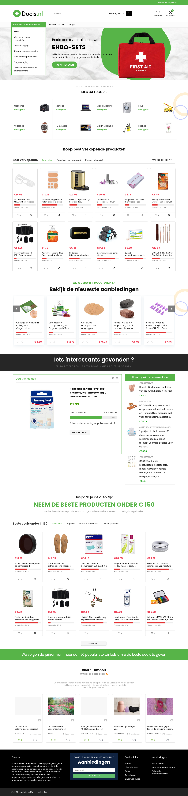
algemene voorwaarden (163, 767)
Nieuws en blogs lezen (167, 2)
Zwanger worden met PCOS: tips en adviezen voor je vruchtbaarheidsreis (94, 729)
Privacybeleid (158, 763)
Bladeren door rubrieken (26, 24)
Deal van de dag (56, 24)
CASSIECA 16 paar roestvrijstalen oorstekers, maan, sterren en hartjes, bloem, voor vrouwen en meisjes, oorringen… (153, 468)
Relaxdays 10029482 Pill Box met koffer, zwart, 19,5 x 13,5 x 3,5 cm (160, 620)
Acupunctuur (145, 401)
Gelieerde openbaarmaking (160, 772)
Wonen (51, 734)
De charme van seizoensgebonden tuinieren (57, 729)
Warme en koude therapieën (22, 39)
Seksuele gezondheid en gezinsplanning (25, 69)
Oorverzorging (146, 383)
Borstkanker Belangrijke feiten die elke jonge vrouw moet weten (160, 729)
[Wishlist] (158, 12)
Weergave (19, 109)
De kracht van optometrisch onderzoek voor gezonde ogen (26, 729)
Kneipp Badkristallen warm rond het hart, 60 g (162, 201)
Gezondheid (19, 734)
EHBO (16, 31)
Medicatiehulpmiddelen (25, 56)
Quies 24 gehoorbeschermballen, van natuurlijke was (135, 255)
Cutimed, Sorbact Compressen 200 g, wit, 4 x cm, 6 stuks (94, 566)
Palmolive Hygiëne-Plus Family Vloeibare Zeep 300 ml (52, 255)
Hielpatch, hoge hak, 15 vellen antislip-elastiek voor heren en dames (52, 201)
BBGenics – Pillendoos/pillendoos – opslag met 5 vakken (80, 255)
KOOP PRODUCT (84, 436)
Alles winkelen (131, 767)
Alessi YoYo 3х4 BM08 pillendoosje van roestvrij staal (159, 566)
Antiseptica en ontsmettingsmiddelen (155, 427)
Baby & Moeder (87, 734)
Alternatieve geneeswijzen (26, 51)
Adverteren (130, 775)
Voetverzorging (21, 45)
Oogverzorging (21, 62)
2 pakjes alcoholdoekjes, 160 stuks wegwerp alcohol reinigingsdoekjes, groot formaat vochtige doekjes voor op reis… (156, 439)
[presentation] (16, 309)
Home (128, 763)
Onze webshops (132, 779)
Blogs (72, 24)
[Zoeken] (129, 13)
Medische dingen (154, 734)
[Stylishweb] (39, 720)
